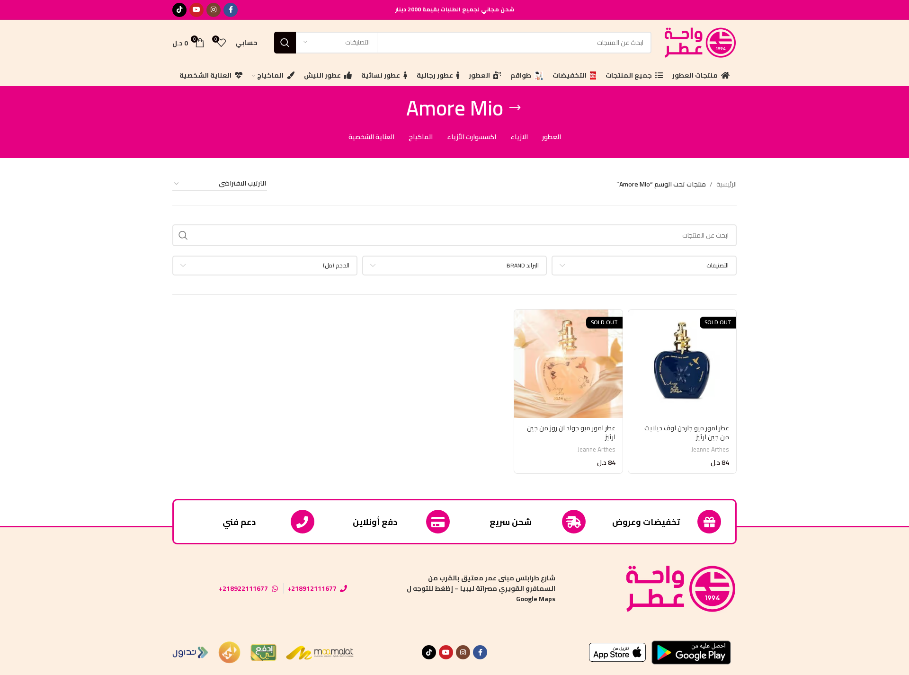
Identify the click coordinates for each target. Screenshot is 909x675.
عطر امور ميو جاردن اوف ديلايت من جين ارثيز (686, 433)
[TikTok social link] (179, 10)
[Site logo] (699, 42)
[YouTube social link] (196, 10)
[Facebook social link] (230, 10)
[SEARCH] (285, 42)
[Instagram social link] (213, 10)
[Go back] (515, 107)
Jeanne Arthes (710, 449)
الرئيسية (726, 184)
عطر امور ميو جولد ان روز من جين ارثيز (571, 433)
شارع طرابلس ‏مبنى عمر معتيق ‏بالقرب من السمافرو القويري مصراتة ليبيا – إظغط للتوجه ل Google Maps (481, 588)
